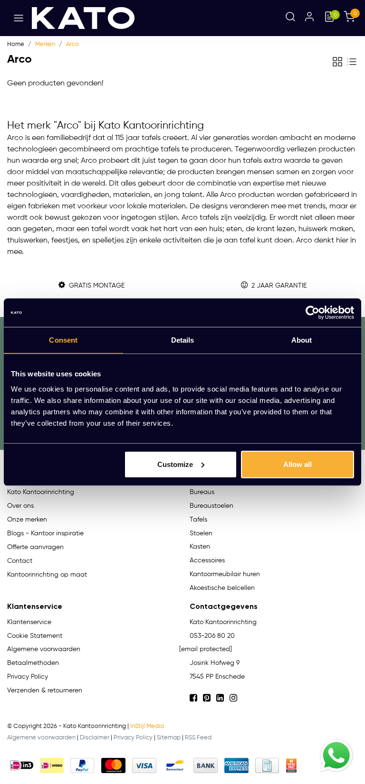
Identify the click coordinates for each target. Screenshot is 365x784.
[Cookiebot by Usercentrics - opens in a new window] (312, 313)
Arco (72, 44)
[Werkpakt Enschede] (291, 765)
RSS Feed (198, 738)
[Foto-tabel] (337, 62)
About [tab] (301, 340)
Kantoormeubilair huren (225, 574)
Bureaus (202, 492)
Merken (45, 44)
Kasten (200, 546)
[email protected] (205, 649)
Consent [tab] (63, 340)
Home (15, 44)
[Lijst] (352, 62)
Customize (175, 464)
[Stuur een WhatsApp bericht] (336, 755)
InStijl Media (147, 726)
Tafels (198, 519)
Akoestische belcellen (222, 588)
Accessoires (207, 560)
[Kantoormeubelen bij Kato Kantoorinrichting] (83, 18)
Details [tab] (182, 340)
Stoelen (201, 533)
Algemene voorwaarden (41, 738)
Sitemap (169, 738)
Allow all (297, 464)
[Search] (290, 18)
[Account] (309, 18)
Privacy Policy (133, 738)
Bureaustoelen (211, 506)
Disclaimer (94, 738)
